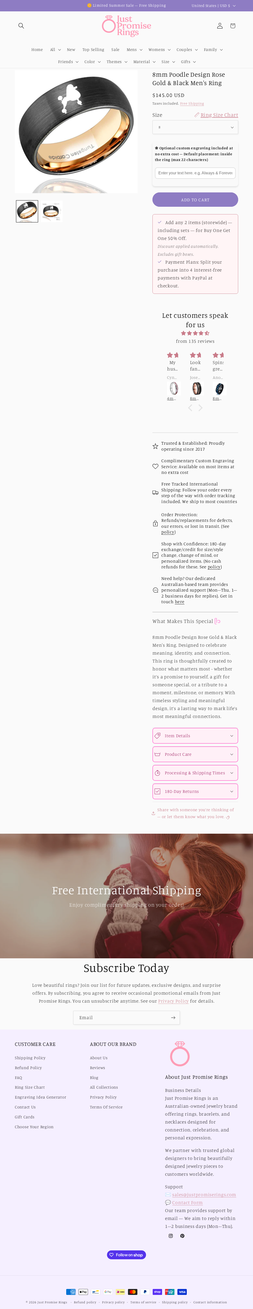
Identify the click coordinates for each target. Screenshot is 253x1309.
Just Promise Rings (52, 1302)
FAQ (18, 1077)
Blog (94, 1077)
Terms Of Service (106, 1106)
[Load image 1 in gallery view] (27, 211)
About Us (99, 1057)
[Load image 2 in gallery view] (51, 211)
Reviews (97, 1067)
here (180, 601)
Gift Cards (25, 1116)
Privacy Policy (173, 1001)
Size (195, 114)
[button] (21, 25)
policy (167, 531)
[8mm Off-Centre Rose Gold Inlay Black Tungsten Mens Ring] (172, 388)
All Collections (104, 1087)
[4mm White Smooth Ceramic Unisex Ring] (218, 388)
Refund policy (85, 1302)
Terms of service (143, 1302)
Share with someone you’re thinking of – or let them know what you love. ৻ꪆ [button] (195, 813)
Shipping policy (175, 1302)
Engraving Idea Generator (40, 1097)
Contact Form (187, 1202)
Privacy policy (113, 1302)
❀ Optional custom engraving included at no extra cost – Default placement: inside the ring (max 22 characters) (194, 154)
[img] (195, 333)
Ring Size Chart (30, 1087)
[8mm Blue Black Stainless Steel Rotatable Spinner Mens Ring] (195, 388)
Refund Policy (28, 1067)
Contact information (210, 1302)
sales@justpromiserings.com (204, 1194)
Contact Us (25, 1106)
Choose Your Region (34, 1126)
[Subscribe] (173, 1018)
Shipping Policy (30, 1057)
